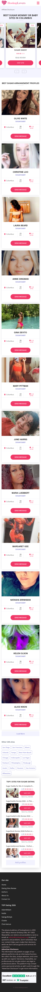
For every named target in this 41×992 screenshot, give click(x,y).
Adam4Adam (6, 910)
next (24, 71)
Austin (4, 768)
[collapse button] (20, 733)
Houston (20, 768)
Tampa (13, 753)
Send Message (21, 136)
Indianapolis (15, 758)
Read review (20, 58)
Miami (27, 747)
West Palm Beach (25, 753)
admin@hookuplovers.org (18, 937)
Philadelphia (15, 763)
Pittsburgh (27, 763)
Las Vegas (26, 758)
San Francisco (17, 747)
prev (16, 71)
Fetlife (4, 913)
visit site (27, 793)
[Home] (13, 3)
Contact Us (6, 899)
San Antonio (30, 768)
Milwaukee (6, 773)
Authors (5, 892)
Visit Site (20, 63)
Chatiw (4, 920)
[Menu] (38, 3)
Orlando (5, 753)
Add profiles (20, 862)
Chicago (5, 758)
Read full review (27, 797)
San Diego (6, 747)
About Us (5, 895)
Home (4, 885)
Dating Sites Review (9, 888)
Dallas (12, 768)
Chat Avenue (6, 924)
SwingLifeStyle (7, 917)
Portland (5, 763)
